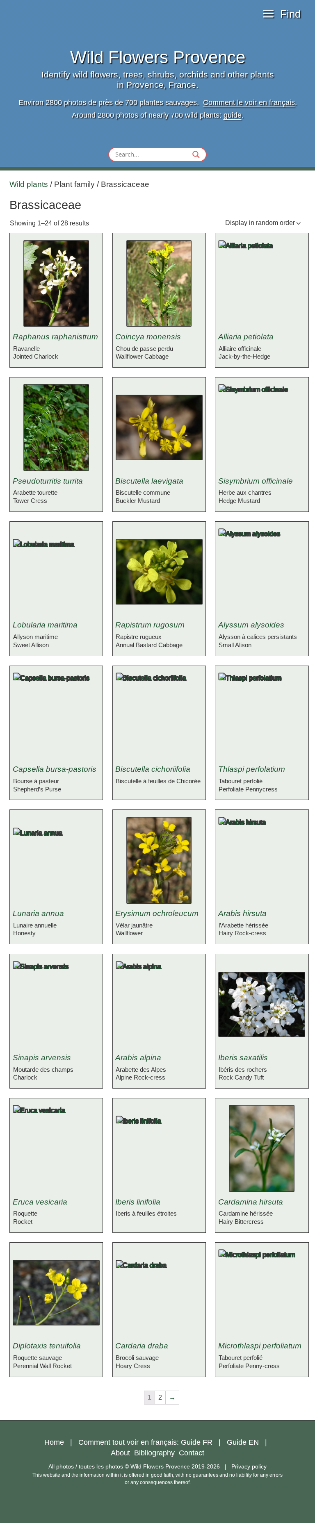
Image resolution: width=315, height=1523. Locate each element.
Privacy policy (249, 1466)
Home (54, 1442)
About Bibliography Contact (157, 1453)
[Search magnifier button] (196, 154)
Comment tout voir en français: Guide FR (145, 1442)
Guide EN (243, 1442)
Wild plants (28, 184)
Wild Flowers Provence (157, 57)
